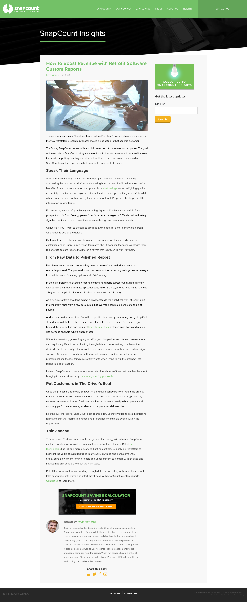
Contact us (52, 481)
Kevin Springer (52, 75)
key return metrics (98, 327)
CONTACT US (130, 593)
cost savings (110, 188)
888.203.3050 (214, 595)
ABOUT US (115, 593)
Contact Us (222, 9)
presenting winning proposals (96, 376)
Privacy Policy (239, 595)
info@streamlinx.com (227, 595)
